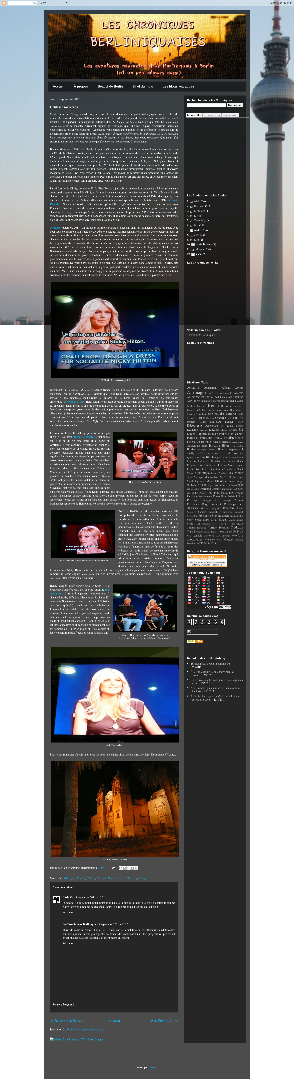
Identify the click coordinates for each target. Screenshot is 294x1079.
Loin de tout (208, 469)
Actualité (193, 387)
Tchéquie (206, 523)
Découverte (194, 425)
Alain (197, 201)
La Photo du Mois (223, 465)
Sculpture (228, 512)
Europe (191, 434)
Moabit (232, 477)
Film (196, 438)
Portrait (238, 500)
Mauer (214, 473)
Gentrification (204, 441)
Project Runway (74, 401)
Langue (239, 465)
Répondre (68, 912)
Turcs (221, 531)
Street (223, 519)
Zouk (213, 543)
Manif (240, 469)
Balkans (225, 400)
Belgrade (201, 406)
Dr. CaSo (199, 206)
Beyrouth (238, 406)
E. (195, 215)
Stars (121, 878)
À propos (81, 86)
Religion (215, 508)
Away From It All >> (164, 1020)
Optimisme (226, 489)
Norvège (208, 485)
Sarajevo (191, 512)
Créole (228, 418)
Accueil (58, 86)
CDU (208, 414)
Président (216, 504)
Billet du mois (142, 86)
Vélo (234, 535)
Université (209, 535)
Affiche (226, 387)
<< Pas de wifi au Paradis (66, 1020)
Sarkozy (202, 512)
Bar (232, 400)
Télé (127, 878)
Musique (221, 481)
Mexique (55, 227)
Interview (231, 457)
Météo (239, 472)
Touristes (224, 527)
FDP (230, 434)
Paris (190, 496)
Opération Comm (209, 489)
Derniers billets (194, 115)
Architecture (220, 397)
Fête (190, 437)
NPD (240, 485)
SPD (241, 515)
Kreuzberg (204, 465)
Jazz (207, 461)
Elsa (196, 239)
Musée (210, 481)
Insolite (205, 457)
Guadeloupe (193, 445)
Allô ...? (213, 392)
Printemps (230, 504)
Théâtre (191, 527)
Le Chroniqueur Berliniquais (80, 924)
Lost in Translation (226, 469)
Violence (210, 539)
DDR (240, 421)
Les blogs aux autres (178, 86)
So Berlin (204, 515)
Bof (204, 410)
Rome (240, 508)
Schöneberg (215, 512)
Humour (222, 449)
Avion (200, 400)
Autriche (191, 400)
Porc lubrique (222, 500)
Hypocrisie (234, 449)
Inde (197, 457)
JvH (196, 225)
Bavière (239, 400)
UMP (236, 531)
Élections (214, 429)
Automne (238, 397)
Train (190, 531)
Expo (215, 434)
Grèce (234, 441)
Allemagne (69, 878)
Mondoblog (192, 481)
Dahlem (191, 421)
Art (230, 397)
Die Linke (227, 425)
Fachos (223, 434)
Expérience (203, 433)
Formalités (206, 438)
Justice (231, 461)
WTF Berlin (203, 543)
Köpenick (192, 465)
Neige (239, 481)
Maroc (190, 473)
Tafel (197, 523)
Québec (204, 508)
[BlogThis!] (125, 868)
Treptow (198, 531)
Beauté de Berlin (110, 86)
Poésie (231, 496)
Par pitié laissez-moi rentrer (226, 492)
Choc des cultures (224, 413)
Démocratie (211, 425)
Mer (231, 473)
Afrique (239, 387)
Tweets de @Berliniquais (201, 335)
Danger (229, 421)
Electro (224, 429)
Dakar (203, 421)
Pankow (203, 492)
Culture (91, 878)
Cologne (210, 418)
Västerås (226, 535)
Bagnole (207, 400)
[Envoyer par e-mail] (121, 868)
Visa (219, 539)
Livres (198, 469)
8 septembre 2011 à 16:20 (113, 924)
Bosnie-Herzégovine (218, 410)
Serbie (190, 516)
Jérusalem (216, 461)
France (218, 437)
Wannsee (239, 539)
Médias (223, 473)
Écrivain (204, 429)
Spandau (234, 516)
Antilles (209, 397)
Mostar (202, 481)
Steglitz (214, 519)
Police (239, 496)
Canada (200, 414)
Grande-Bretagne (222, 441)
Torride (212, 527)
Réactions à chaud (231, 115)
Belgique (191, 405)
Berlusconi (226, 406)
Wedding (191, 543)
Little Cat (68, 897)
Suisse (239, 520)
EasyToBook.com (213, 565)
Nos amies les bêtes (225, 485)
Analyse (238, 393)
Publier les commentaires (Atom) (85, 1029)
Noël (200, 485)
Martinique (202, 472)
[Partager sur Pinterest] (136, 868)
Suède (232, 520)
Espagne (233, 429)
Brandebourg (236, 410)
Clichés (81, 878)
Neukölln (191, 485)
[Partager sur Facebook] (132, 868)
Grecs (240, 441)
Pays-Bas (198, 496)
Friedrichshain (233, 437)
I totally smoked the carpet (215, 451)
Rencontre (228, 508)
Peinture (208, 496)
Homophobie (237, 445)
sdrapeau (200, 249)
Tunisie (214, 531)
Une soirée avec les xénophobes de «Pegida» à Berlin (217, 681)
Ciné (240, 414)
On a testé (193, 489)
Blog (197, 410)
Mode (240, 477)
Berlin (213, 405)
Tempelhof (223, 523)
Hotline (212, 449)
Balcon (216, 400)
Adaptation (210, 387)
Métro (190, 477)
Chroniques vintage (212, 115)
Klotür (239, 461)
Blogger (153, 1067)
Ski (196, 516)
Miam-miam (211, 477)
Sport (190, 520)
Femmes (238, 434)
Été (241, 429)
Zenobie (198, 220)
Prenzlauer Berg (197, 504)
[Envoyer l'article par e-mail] (113, 868)
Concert (219, 418)
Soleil (225, 516)
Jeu (224, 461)
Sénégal (239, 512)
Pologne (207, 500)
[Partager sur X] (128, 868)
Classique (191, 417)
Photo (216, 496)
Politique (193, 500)
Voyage (143, 878)
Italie (201, 461)
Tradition (237, 527)
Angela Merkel (195, 397)
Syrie (190, 523)
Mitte (223, 477)
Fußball (191, 441)
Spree (198, 520)
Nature (231, 481)
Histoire (214, 445)
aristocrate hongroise (85, 437)
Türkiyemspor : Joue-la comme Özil (211, 663)
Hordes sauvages (197, 449)
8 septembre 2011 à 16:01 (90, 897)
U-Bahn (228, 531)
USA (134, 878)
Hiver (225, 445)
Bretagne (191, 413)
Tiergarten (201, 527)
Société (112, 878)
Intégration (218, 457)
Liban (190, 469)
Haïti (205, 445)
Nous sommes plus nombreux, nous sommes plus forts (215, 689)
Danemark (215, 421)
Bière (190, 410)
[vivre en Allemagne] (195, 642)
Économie (192, 429)
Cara (196, 235)
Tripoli (207, 531)
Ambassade (226, 393)
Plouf (224, 496)
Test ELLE (236, 523)
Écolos (239, 425)
